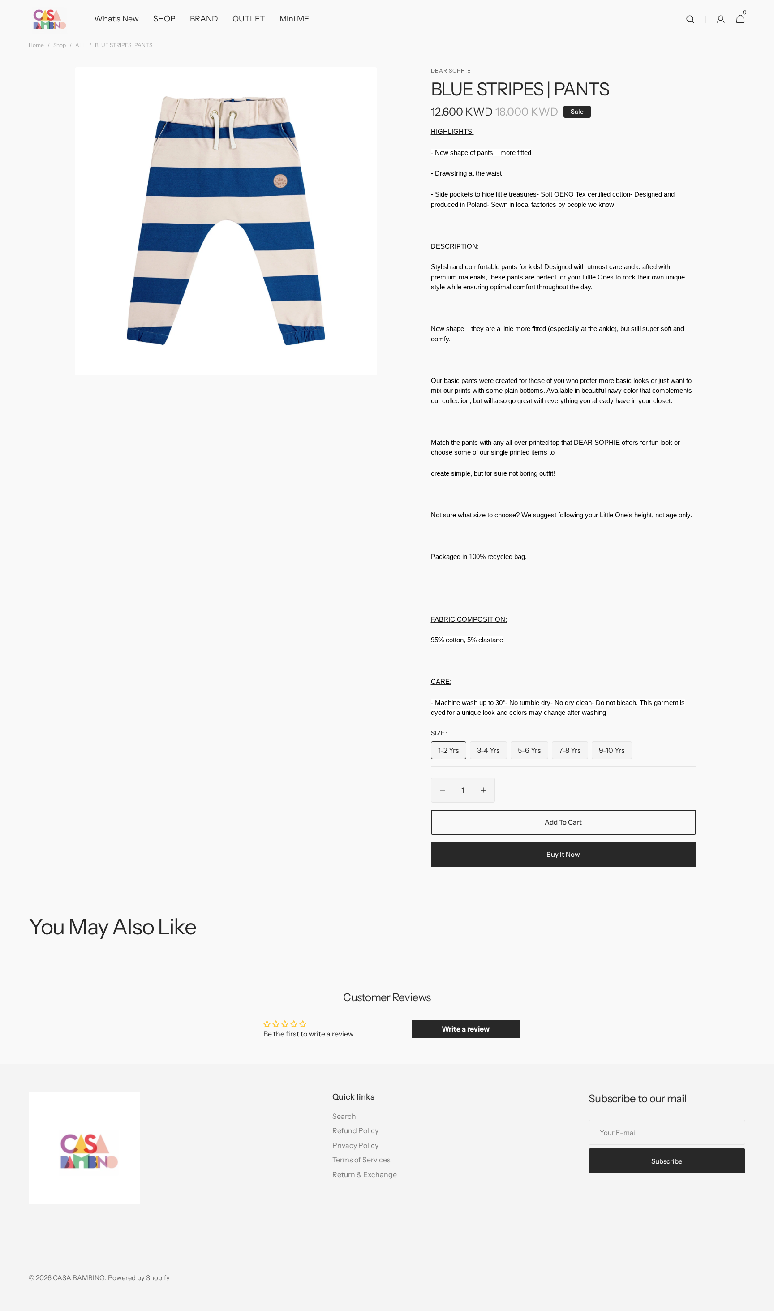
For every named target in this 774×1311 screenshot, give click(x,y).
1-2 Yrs (452, 752)
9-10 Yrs (615, 752)
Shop (59, 45)
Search (344, 1116)
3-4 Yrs (492, 752)
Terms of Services (361, 1159)
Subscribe (667, 1161)
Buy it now (563, 854)
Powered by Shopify (139, 1277)
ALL (80, 45)
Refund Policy (355, 1130)
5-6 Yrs (533, 752)
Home (36, 45)
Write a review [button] (466, 1028)
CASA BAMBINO (79, 1277)
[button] (690, 19)
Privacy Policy (355, 1145)
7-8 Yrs (573, 752)
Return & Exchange (364, 1174)
